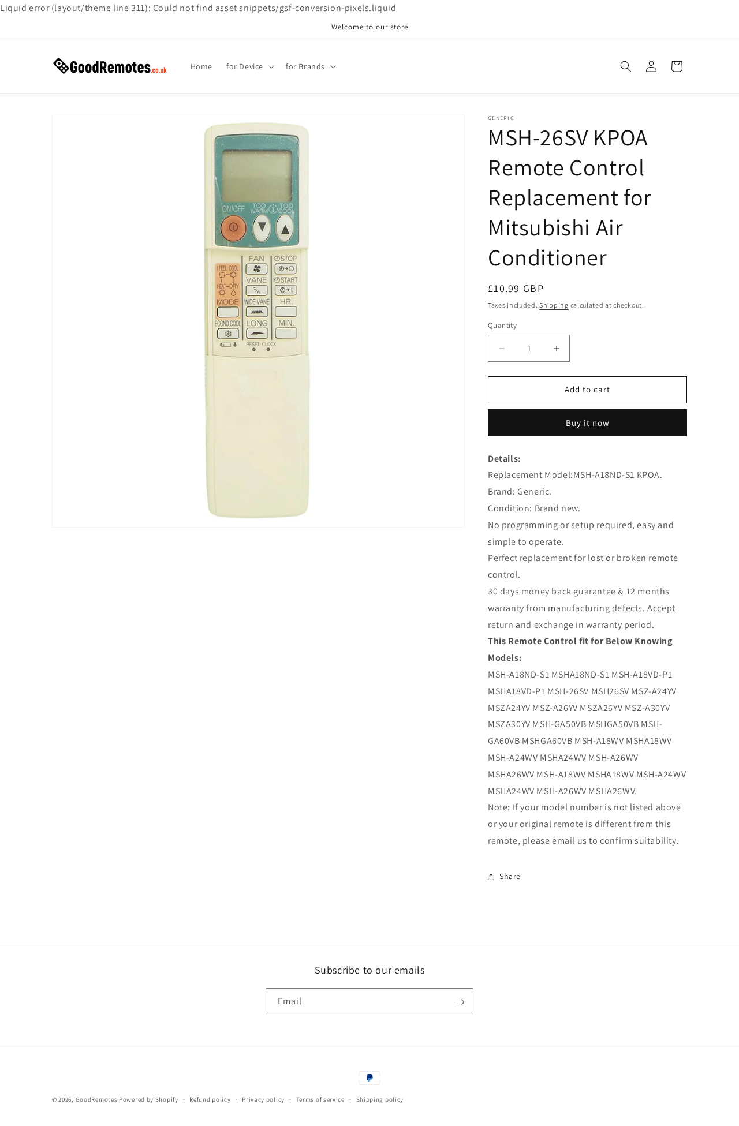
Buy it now (588, 422)
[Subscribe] (460, 1002)
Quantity (502, 326)
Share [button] (510, 876)
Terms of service (320, 1099)
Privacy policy (263, 1099)
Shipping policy (380, 1099)
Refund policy (209, 1099)
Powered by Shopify (148, 1099)
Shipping (554, 305)
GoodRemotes (97, 1099)
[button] (249, 66)
